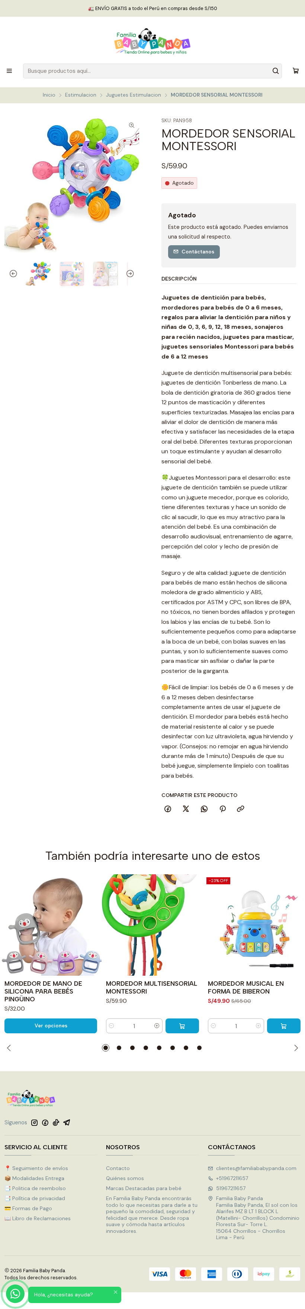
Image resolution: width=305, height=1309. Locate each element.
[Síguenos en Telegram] (67, 1122)
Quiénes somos (125, 1178)
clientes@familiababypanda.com (256, 1168)
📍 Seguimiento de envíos (36, 1168)
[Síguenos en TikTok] (56, 1122)
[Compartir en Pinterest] (222, 809)
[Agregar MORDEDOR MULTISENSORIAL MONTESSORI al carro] (182, 1025)
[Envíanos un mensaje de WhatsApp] (15, 1293)
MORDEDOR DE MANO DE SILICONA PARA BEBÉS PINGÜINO (43, 991)
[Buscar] (275, 71)
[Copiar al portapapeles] (240, 809)
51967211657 (230, 1188)
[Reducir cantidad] (111, 1026)
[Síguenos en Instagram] (34, 1122)
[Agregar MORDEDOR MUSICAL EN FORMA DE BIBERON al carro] (284, 1025)
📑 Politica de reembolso (35, 1188)
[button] (105, 1047)
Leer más (183, 8)
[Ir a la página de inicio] (152, 41)
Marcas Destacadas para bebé (144, 1188)
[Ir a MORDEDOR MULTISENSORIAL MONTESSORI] (152, 925)
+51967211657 (232, 1178)
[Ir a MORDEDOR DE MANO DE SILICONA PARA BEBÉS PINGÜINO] (51, 925)
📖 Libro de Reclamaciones (37, 1218)
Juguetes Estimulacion (133, 95)
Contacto (118, 1168)
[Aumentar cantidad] (157, 1026)
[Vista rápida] (92, 925)
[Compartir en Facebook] (167, 809)
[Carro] (296, 71)
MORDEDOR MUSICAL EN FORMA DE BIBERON (246, 987)
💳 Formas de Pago (28, 1208)
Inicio (49, 95)
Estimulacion (80, 95)
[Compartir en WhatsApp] (204, 809)
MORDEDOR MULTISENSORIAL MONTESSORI (151, 987)
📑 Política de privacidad (34, 1198)
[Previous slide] (10, 274)
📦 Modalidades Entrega (34, 1178)
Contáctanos (198, 252)
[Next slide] (133, 274)
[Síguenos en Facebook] (45, 1122)
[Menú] (9, 71)
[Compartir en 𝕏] (186, 809)
